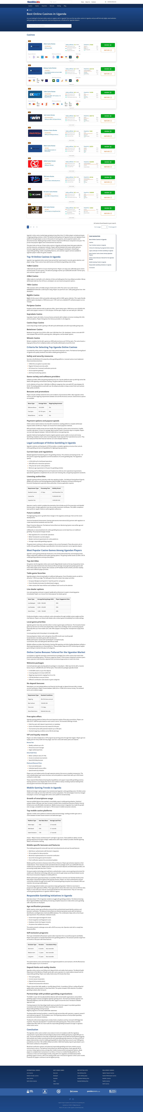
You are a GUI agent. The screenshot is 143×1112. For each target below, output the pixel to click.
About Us (87, 2)
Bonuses (52, 6)
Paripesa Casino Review (50, 130)
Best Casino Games (58, 1070)
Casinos (30, 6)
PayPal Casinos (106, 1081)
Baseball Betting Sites (82, 1081)
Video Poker (56, 1083)
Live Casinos (30, 1073)
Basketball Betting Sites (83, 1078)
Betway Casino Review (50, 68)
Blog (65, 6)
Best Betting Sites (82, 1070)
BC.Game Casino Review (50, 192)
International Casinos (33, 1070)
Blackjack (55, 1075)
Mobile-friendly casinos (33, 1075)
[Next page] (37, 227)
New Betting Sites (81, 1073)
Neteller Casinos (106, 1078)
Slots (54, 1081)
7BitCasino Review (49, 176)
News (82, 2)
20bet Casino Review (49, 146)
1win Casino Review (49, 115)
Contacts (93, 2)
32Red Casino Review (50, 161)
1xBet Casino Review (49, 91)
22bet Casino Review (49, 44)
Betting (59, 6)
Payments (44, 6)
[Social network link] (70, 1099)
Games (37, 6)
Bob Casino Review (49, 207)
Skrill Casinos (105, 1083)
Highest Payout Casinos (108, 1073)
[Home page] (33, 2)
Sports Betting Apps (82, 1075)
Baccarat (55, 1073)
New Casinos (30, 1078)
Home (30, 10)
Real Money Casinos (108, 1070)
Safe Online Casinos (32, 1081)
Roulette (55, 1078)
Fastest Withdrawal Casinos (109, 1075)
